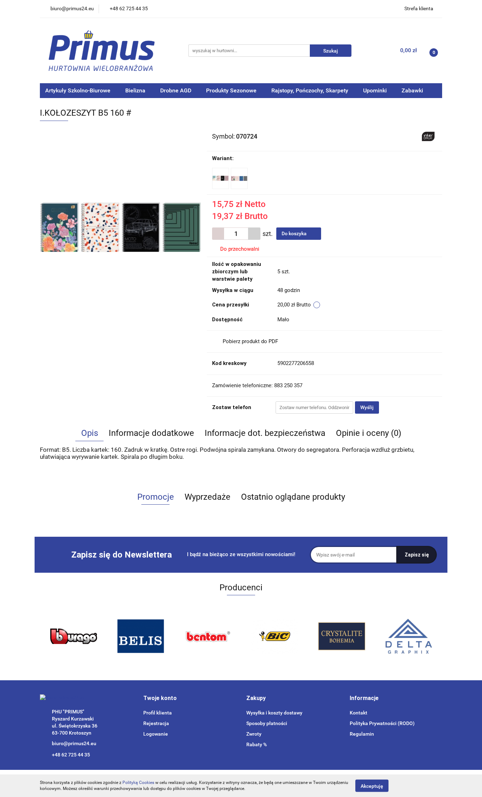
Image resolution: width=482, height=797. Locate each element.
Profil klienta (157, 713)
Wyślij (367, 407)
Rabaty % (256, 744)
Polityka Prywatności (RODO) (382, 723)
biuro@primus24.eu (74, 743)
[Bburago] (73, 636)
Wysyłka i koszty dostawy (274, 713)
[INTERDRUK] (428, 136)
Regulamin (362, 734)
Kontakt (358, 713)
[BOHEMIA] (341, 636)
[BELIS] (140, 636)
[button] (160, 698)
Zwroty (253, 734)
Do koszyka (295, 233)
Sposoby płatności (266, 723)
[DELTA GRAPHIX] (408, 636)
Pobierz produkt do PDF (250, 341)
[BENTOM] (207, 636)
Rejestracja (156, 723)
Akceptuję (372, 786)
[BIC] (274, 636)
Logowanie (155, 734)
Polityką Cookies (138, 782)
